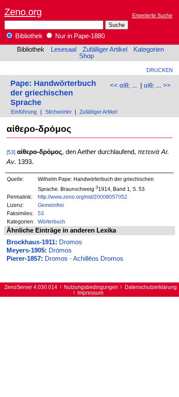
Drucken (159, 70)
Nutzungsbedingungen (91, 287)
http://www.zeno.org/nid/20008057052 (82, 197)
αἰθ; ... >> (157, 85)
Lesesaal (63, 49)
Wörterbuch (51, 221)
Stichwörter (58, 112)
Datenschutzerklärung (151, 287)
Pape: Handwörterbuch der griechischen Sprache (53, 93)
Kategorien (148, 49)
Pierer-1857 (24, 258)
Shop (86, 55)
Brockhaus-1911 (31, 242)
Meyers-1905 (26, 250)
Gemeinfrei (51, 205)
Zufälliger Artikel (105, 49)
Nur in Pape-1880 (79, 36)
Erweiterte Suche (152, 15)
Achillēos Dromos (98, 258)
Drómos (60, 250)
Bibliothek (28, 36)
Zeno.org (23, 12)
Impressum (90, 292)
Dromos (70, 242)
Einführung (24, 112)
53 (41, 213)
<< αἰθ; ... (123, 85)
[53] (11, 152)
